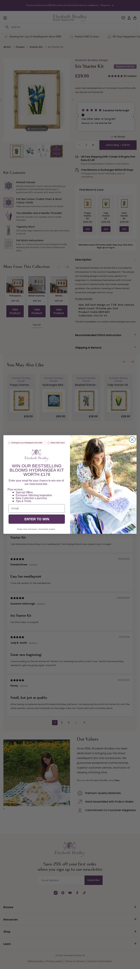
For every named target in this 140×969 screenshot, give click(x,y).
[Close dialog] (132, 440)
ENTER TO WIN (36, 519)
